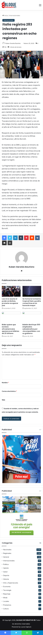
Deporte (6, 575)
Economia (6, 586)
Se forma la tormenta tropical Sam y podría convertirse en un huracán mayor (31, 302)
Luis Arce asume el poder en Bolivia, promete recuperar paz (10, 302)
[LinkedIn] (15, 237)
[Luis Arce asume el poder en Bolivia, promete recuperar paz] (11, 291)
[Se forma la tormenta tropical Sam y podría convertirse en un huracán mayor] (31, 291)
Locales (6, 601)
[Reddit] (32, 237)
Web (3, 400)
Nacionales (7, 550)
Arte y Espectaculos (10, 583)
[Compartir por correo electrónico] (4, 243)
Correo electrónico (9, 391)
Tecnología (7, 590)
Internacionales (14, 15)
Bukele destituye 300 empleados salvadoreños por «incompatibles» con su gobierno (31, 329)
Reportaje (6, 594)
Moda (5, 598)
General (6, 557)
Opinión (6, 568)
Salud (5, 572)
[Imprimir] (10, 243)
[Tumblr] (21, 237)
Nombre (5, 382)
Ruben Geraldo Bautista (13, 43)
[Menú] (40, 6)
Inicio (6, 15)
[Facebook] (4, 237)
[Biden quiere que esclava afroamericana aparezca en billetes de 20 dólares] (11, 317)
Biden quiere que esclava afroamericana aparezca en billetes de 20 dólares (10, 329)
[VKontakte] (37, 237)
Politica (6, 564)
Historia (6, 579)
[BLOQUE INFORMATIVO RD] (9, 5)
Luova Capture (26, 627)
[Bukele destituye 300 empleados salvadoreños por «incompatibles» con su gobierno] (31, 317)
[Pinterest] (26, 237)
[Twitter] (10, 237)
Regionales (7, 553)
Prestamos (7, 605)
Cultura (6, 609)
